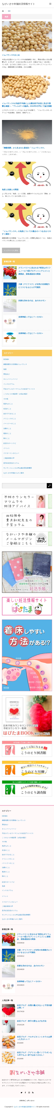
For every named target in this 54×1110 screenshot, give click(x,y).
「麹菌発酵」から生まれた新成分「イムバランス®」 (23, 148)
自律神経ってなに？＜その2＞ (30, 317)
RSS (32, 1092)
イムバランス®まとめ (11, 55)
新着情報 (22, 1100)
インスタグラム (8, 384)
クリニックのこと (9, 419)
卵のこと (6, 438)
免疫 (5, 369)
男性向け (6, 374)
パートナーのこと (9, 423)
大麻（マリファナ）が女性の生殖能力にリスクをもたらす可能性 (34, 285)
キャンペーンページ (10, 379)
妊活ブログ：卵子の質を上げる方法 (31, 1021)
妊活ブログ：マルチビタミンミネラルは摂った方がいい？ (34, 1038)
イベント (6, 448)
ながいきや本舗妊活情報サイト (25, 1107)
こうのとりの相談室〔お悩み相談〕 (16, 394)
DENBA (6, 359)
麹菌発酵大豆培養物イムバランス (15, 364)
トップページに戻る (11, 250)
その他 (5, 399)
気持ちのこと (8, 404)
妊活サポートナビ (9, 443)
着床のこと (7, 433)
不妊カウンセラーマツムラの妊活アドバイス (19, 389)
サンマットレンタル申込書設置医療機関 (17, 468)
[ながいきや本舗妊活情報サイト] (18, 4)
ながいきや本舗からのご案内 (13, 473)
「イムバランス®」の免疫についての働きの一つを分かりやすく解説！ (26, 232)
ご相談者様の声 (8, 458)
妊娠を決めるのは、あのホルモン (32, 300)
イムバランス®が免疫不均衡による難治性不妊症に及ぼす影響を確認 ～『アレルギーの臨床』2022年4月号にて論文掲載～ (27, 104)
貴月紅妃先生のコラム (11, 463)
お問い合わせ (30, 1100)
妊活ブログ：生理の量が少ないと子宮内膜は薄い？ (34, 1006)
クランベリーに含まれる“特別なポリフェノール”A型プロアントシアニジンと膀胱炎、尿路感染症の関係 (34, 271)
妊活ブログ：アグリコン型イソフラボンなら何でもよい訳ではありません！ (34, 1053)
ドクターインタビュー (11, 453)
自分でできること (9, 414)
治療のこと (7, 428)
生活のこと (7, 409)
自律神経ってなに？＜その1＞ (30, 333)
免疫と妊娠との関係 (10, 189)
